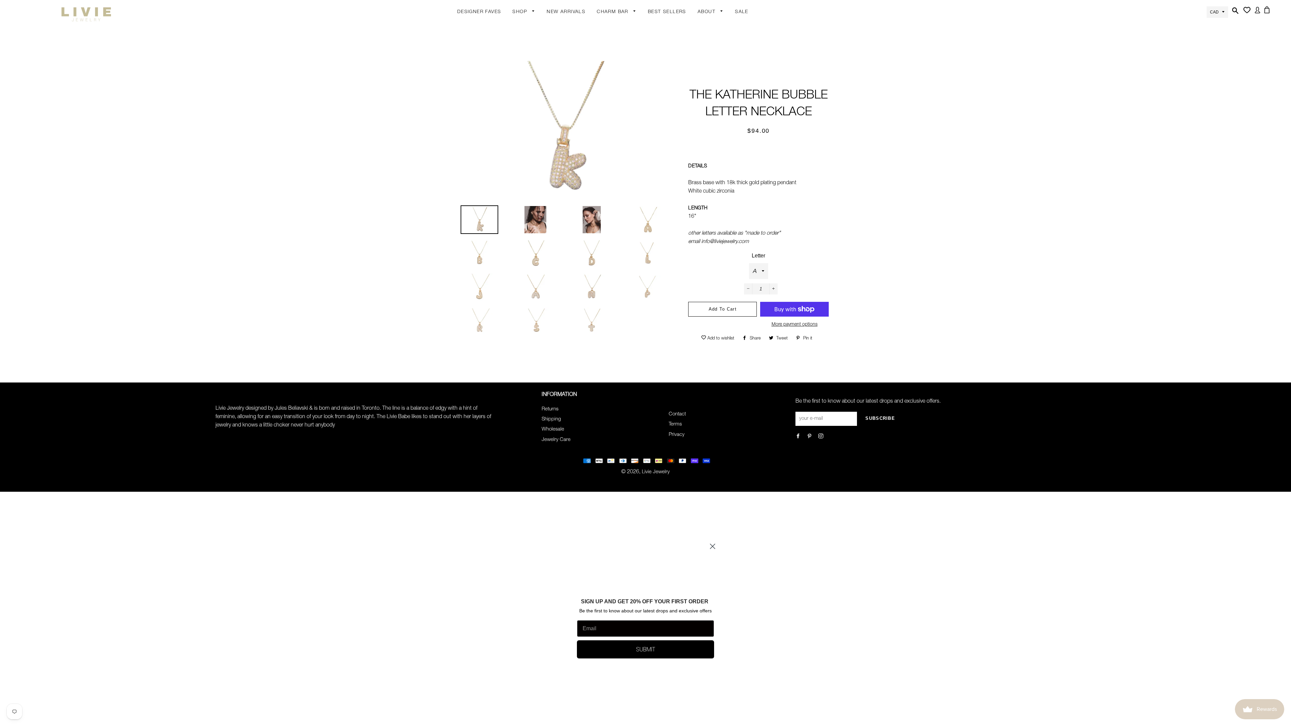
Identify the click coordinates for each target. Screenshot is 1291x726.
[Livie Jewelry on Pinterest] (810, 437)
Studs (572, 26)
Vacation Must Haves (581, 206)
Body (518, 38)
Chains (605, 39)
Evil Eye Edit (578, 167)
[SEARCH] (1234, 15)
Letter (758, 255)
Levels (572, 103)
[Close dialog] (712, 546)
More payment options (795, 324)
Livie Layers (525, 77)
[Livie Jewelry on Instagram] (821, 437)
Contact (677, 414)
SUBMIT (645, 649)
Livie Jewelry (656, 472)
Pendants (576, 129)
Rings (519, 51)
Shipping (551, 419)
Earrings (521, 26)
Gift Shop (523, 128)
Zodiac (604, 65)
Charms (606, 78)
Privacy (676, 434)
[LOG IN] (1256, 14)
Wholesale (553, 429)
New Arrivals (566, 12)
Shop (520, 12)
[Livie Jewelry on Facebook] (798, 437)
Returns (550, 409)
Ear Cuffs (575, 65)
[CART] (1268, 14)
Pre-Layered (579, 143)
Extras (519, 115)
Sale (741, 12)
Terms (675, 424)
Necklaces (524, 103)
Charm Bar (613, 12)
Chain (571, 39)
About (707, 12)
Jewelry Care (556, 439)
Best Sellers (667, 12)
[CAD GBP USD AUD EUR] (1217, 11)
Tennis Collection (576, 185)
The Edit (521, 154)
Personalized (527, 90)
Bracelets (523, 64)
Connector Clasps (617, 118)
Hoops (572, 52)
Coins (571, 116)
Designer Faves (479, 12)
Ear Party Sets (581, 78)
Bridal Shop (578, 154)
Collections (710, 26)
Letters (605, 52)
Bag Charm (610, 26)
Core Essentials (530, 141)
